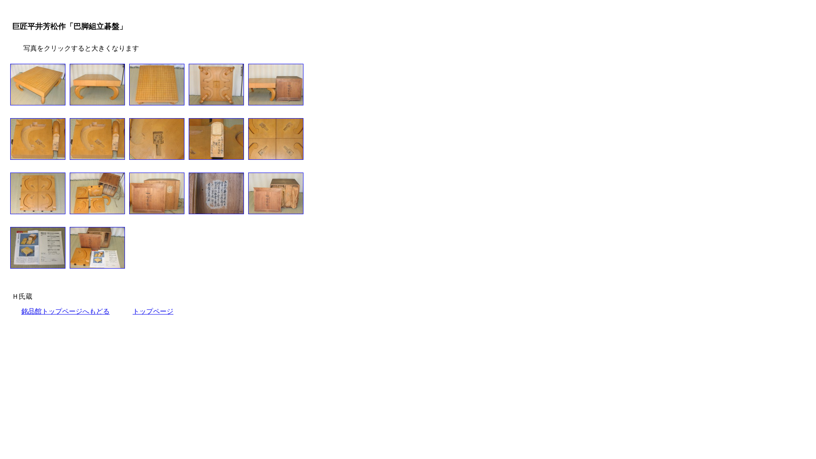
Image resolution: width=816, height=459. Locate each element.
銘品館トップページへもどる (65, 311)
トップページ (153, 311)
